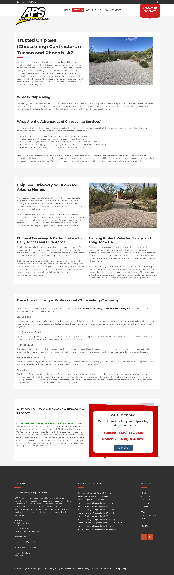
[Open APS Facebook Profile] (144, 537)
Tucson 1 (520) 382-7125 (123, 433)
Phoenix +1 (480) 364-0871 (25, 547)
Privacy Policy (120, 568)
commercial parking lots (118, 308)
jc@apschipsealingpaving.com (28, 531)
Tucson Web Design (81, 568)
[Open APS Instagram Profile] (150, 537)
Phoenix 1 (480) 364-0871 (123, 439)
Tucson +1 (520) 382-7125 (25, 542)
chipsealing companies (127, 377)
